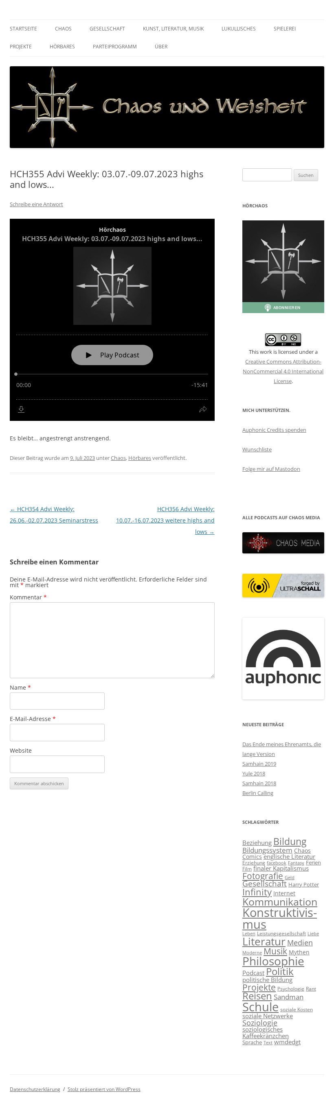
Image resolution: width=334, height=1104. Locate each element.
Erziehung (253, 862)
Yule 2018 (253, 773)
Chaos (63, 28)
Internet (284, 893)
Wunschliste (257, 449)
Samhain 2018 (259, 783)
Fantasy (296, 863)
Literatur (264, 941)
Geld (289, 877)
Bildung (289, 841)
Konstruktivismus (279, 918)
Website (21, 750)
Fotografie (262, 876)
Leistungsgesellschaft (281, 933)
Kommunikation (279, 901)
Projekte (21, 46)
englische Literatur (289, 856)
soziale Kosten (296, 1009)
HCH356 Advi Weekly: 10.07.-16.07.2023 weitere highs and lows (165, 520)
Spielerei (285, 28)
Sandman (288, 997)
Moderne (252, 953)
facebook (276, 863)
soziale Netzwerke (267, 1016)
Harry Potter (303, 884)
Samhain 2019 (259, 763)
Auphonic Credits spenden (274, 429)
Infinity (257, 892)
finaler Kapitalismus (281, 868)
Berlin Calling (257, 793)
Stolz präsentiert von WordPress (104, 1089)
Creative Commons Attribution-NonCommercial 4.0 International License (283, 371)
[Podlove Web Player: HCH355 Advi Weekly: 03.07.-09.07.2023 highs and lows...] (112, 320)
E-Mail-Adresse (33, 719)
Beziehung (257, 842)
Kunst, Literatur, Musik (173, 28)
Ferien (313, 862)
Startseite (23, 28)
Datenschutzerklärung (35, 1089)
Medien (300, 942)
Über (161, 46)
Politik (280, 971)
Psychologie (290, 988)
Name (20, 687)
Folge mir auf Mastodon (271, 469)
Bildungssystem (267, 850)
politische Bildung (267, 980)
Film (247, 868)
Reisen (257, 995)
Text (268, 1042)
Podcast (253, 973)
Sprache (252, 1042)
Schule (260, 1007)
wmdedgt (287, 1042)
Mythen (299, 952)
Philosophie (273, 961)
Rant (311, 988)
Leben (248, 933)
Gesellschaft (107, 28)
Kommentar (28, 597)
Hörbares (62, 46)
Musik (275, 951)
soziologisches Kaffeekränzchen (265, 1032)
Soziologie (259, 1022)
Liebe (313, 933)
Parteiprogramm (115, 46)
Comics (252, 856)
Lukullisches (239, 28)
